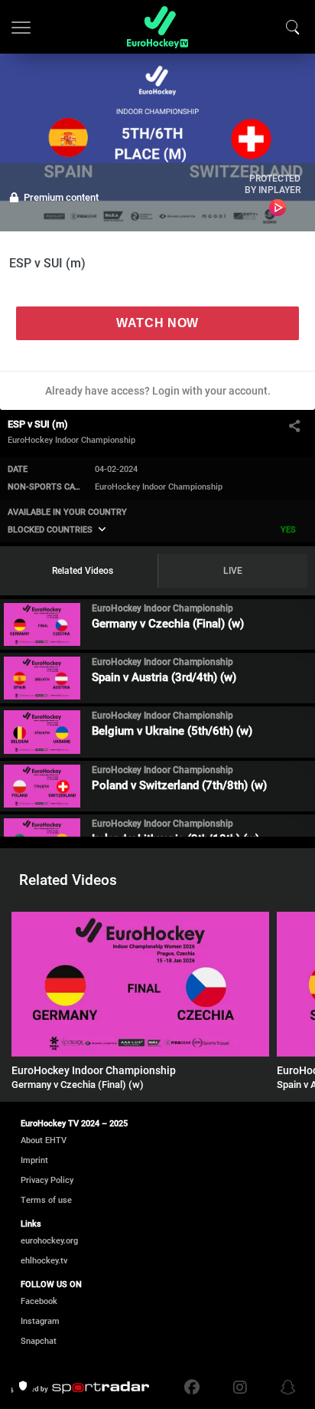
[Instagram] (240, 1387)
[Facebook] (196, 1387)
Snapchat (39, 1341)
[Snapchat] (284, 1387)
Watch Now (157, 322)
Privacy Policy (47, 1180)
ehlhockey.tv (44, 1261)
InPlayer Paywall (278, 207)
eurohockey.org (49, 1241)
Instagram (40, 1321)
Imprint (34, 1160)
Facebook (39, 1301)
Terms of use (46, 1200)
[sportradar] (80, 1387)
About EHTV (44, 1140)
